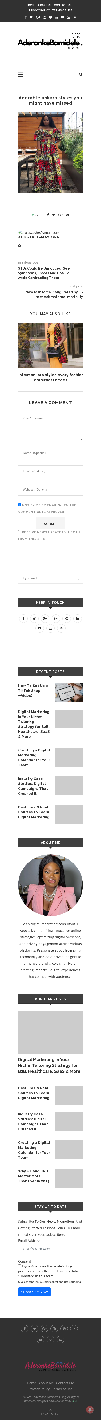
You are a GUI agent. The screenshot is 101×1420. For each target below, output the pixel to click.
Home (31, 5)
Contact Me (63, 5)
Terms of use (62, 10)
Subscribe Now (34, 1292)
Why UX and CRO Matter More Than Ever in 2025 (34, 1176)
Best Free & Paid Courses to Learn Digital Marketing (33, 812)
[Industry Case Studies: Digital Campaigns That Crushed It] (69, 785)
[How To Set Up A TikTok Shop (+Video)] (69, 692)
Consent (24, 1261)
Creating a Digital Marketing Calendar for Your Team (34, 757)
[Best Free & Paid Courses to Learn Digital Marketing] (69, 814)
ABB (74, 1401)
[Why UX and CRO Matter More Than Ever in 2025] (69, 1178)
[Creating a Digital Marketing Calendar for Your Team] (69, 757)
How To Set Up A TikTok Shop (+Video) (33, 691)
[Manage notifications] (90, 1409)
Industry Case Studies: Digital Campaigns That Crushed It (33, 786)
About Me (44, 5)
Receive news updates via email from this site (49, 536)
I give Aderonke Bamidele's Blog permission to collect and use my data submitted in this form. (48, 1271)
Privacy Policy (39, 10)
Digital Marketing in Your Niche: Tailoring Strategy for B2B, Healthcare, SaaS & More (34, 724)
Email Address (29, 1240)
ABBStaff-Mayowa (38, 237)
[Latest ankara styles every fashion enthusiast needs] (50, 345)
